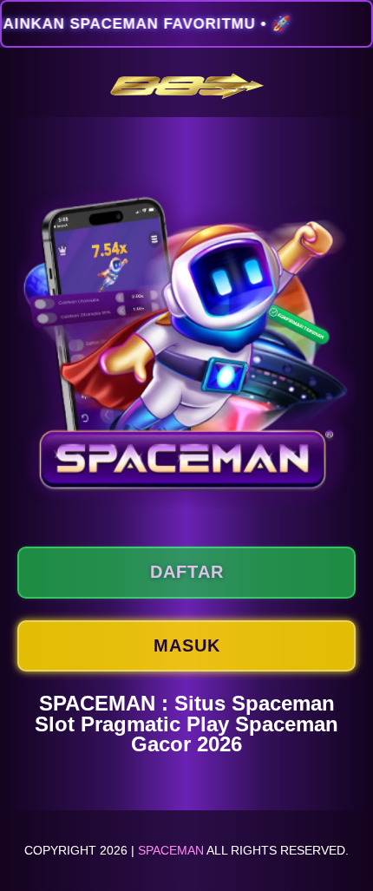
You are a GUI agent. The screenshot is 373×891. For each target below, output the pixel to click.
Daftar (187, 571)
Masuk (187, 645)
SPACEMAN (171, 850)
